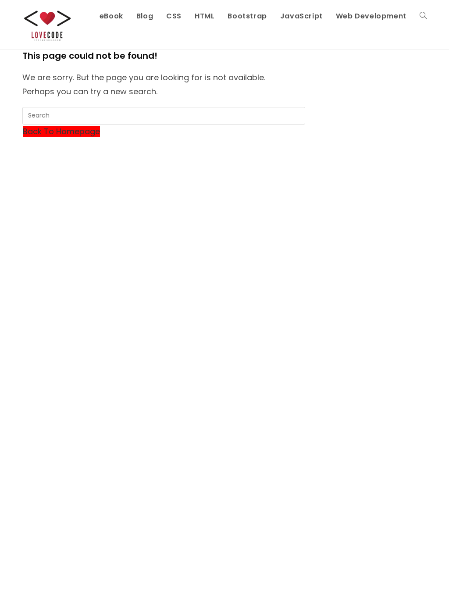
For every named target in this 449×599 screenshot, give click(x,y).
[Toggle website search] (423, 16)
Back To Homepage (61, 131)
